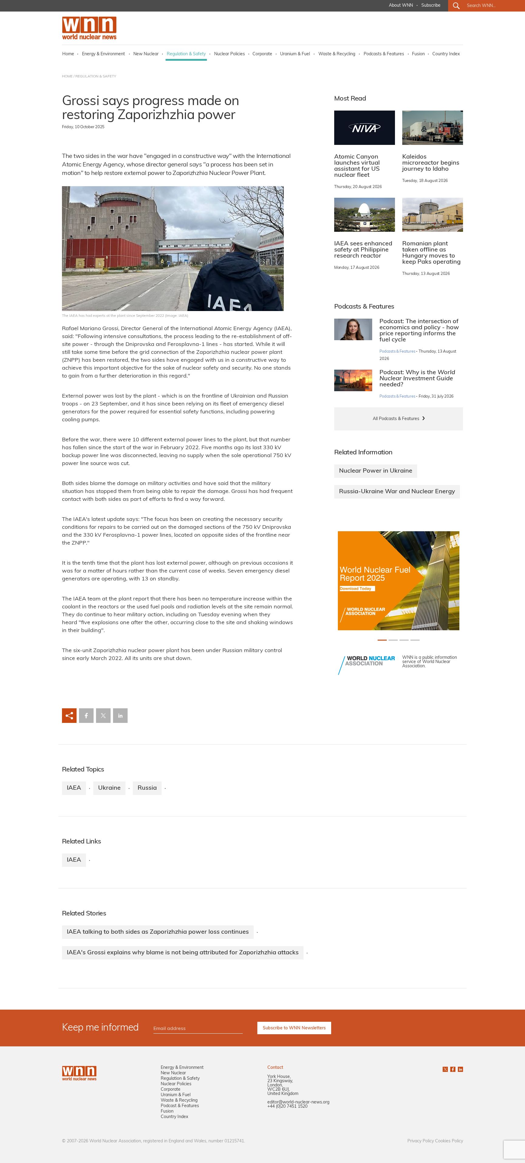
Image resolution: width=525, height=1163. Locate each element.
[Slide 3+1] (415, 640)
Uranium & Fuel (295, 54)
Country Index (446, 54)
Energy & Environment (103, 54)
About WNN (401, 5)
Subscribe (431, 5)
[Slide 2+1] (404, 640)
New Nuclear (146, 54)
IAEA (74, 788)
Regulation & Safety (186, 54)
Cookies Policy (449, 1141)
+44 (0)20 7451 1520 (287, 1106)
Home (68, 54)
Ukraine (109, 788)
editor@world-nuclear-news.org (298, 1102)
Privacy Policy (420, 1141)
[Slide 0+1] (382, 640)
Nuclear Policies (229, 54)
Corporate (262, 54)
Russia (147, 788)
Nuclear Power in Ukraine (375, 471)
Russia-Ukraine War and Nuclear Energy (397, 492)
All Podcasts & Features (396, 419)
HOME (67, 76)
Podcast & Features (180, 1106)
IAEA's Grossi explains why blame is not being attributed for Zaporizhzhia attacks (183, 953)
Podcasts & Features (384, 54)
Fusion (418, 54)
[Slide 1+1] (393, 640)
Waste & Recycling (336, 54)
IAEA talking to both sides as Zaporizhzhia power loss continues (158, 932)
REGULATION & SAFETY (95, 76)
